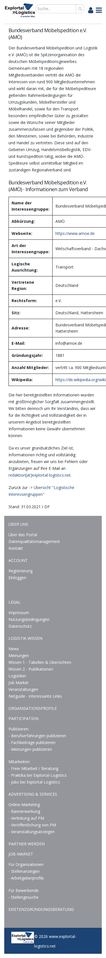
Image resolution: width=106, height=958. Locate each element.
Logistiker (17, 675)
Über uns (18, 524)
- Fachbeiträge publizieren (31, 742)
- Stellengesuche (23, 897)
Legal (14, 602)
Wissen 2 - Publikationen (30, 669)
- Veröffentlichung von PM (32, 825)
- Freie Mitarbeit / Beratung (33, 768)
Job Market (18, 682)
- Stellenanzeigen (24, 871)
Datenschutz (20, 626)
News (13, 648)
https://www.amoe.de (75, 233)
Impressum (18, 612)
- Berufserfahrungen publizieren (37, 735)
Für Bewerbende (23, 890)
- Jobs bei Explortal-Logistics (34, 782)
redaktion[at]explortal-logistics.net (39, 475)
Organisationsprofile (32, 708)
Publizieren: (18, 729)
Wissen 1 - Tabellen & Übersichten (40, 662)
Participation (23, 718)
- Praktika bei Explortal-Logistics (37, 775)
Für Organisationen (26, 864)
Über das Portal (22, 534)
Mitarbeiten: (19, 761)
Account (18, 560)
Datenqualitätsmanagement (34, 541)
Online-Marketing (24, 804)
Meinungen (18, 655)
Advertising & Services (32, 794)
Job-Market (20, 854)
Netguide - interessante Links (35, 696)
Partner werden (26, 843)
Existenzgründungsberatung (41, 909)
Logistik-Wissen (25, 638)
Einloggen (17, 577)
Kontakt (15, 548)
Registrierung (20, 570)
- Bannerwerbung (24, 811)
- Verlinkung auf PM (26, 818)
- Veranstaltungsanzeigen (31, 831)
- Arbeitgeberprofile (26, 878)
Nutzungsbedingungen (28, 619)
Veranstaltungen (23, 689)
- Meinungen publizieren (30, 749)
